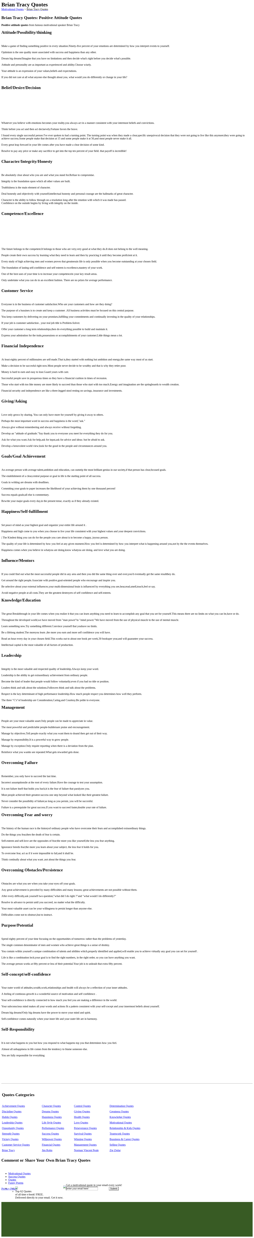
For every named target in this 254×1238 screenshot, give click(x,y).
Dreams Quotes (50, 1111)
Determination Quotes (122, 1105)
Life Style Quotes (51, 1122)
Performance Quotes (53, 1128)
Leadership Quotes (12, 1122)
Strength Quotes (11, 1133)
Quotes (12, 1179)
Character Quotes (51, 1105)
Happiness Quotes (52, 1117)
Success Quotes (50, 1133)
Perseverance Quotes (85, 1128)
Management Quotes (85, 1144)
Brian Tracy (8, 1150)
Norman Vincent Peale (86, 1150)
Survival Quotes (83, 1133)
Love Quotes (81, 1122)
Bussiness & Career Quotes (124, 1139)
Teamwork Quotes (120, 1133)
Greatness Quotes (119, 1111)
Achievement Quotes (13, 1105)
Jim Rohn (47, 1150)
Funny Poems (15, 1182)
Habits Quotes (9, 1117)
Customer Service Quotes (16, 1144)
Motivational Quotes (12, 9)
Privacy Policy (9, 1188)
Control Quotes (82, 1105)
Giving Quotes (82, 1111)
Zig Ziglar (115, 1150)
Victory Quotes (10, 1139)
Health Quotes (82, 1117)
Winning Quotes (83, 1139)
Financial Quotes (51, 1144)
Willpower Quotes (52, 1139)
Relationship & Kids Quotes (125, 1128)
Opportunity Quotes (13, 1128)
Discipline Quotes (11, 1111)
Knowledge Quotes (120, 1117)
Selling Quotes (118, 1144)
